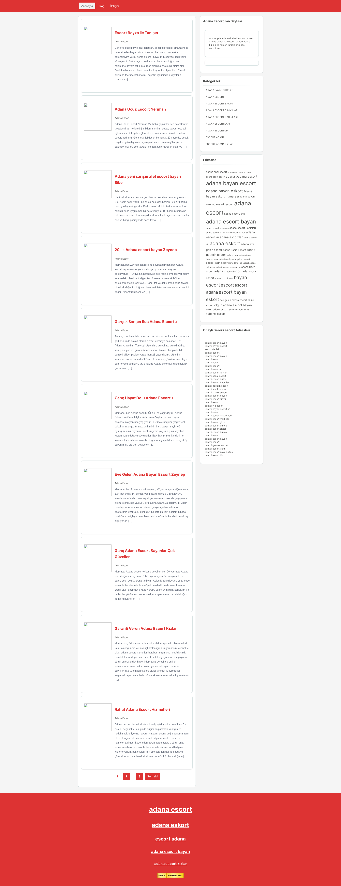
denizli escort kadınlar (217, 382)
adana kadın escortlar (219, 262)
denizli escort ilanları (216, 372)
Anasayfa (87, 5)
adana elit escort (223, 204)
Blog (101, 5)
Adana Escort (122, 41)
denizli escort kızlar (215, 379)
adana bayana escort (241, 176)
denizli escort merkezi (217, 418)
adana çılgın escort (228, 271)
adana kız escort (240, 263)
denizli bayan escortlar (217, 409)
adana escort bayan (231, 221)
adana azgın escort (215, 177)
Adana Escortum (217, 130)
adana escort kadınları (243, 227)
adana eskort (225, 243)
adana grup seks (235, 255)
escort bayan (233, 292)
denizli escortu (213, 369)
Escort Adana (215, 137)
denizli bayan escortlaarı (218, 415)
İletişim (114, 5)
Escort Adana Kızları (220, 143)
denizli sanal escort (215, 375)
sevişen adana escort (239, 309)
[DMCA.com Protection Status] (170, 877)
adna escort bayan (224, 278)
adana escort (170, 809)
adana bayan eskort (224, 191)
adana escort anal (234, 213)
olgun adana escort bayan (233, 305)
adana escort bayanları (217, 228)
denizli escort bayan (216, 342)
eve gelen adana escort (233, 300)
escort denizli (212, 349)
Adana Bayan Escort (219, 89)
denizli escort (212, 352)
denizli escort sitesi (215, 398)
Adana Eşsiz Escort (234, 249)
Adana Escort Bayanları (222, 110)
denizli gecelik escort (216, 385)
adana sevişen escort (230, 267)
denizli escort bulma (216, 432)
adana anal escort (216, 171)
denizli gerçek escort (216, 445)
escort (227, 285)
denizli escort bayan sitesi (219, 451)
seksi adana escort (217, 309)
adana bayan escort (231, 183)
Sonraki (152, 776)
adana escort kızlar (215, 232)
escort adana (170, 839)
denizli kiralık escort (216, 392)
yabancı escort (215, 313)
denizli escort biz (214, 455)
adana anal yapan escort (240, 172)
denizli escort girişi (215, 422)
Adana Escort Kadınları (222, 116)
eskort (212, 299)
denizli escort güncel (216, 425)
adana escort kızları (235, 232)
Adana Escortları (218, 123)
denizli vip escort (214, 405)
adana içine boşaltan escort (236, 259)
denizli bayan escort (216, 345)
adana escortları (232, 237)
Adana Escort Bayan (219, 103)
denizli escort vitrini (215, 448)
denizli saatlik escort (216, 389)
